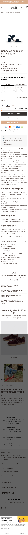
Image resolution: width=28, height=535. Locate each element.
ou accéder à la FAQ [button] (7, 475)
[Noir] (8, 104)
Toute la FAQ (14, 280)
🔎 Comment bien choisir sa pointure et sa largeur (13, 78)
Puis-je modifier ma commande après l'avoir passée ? (12, 291)
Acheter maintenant (14, 122)
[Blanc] (13, 104)
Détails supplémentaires (8, 241)
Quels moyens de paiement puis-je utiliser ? (10, 285)
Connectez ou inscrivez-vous (11, 131)
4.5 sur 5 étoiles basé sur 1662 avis (14, 502)
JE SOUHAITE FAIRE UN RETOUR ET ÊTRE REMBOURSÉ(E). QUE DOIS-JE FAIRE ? (12, 302)
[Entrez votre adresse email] (25, 411)
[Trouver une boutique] (21, 7)
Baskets (14, 357)
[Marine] (3, 104)
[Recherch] (24, 7)
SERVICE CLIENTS (8, 488)
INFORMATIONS (7, 493)
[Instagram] (6, 508)
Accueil (2, 12)
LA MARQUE (6, 483)
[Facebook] (2, 508)
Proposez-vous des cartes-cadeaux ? (11, 296)
